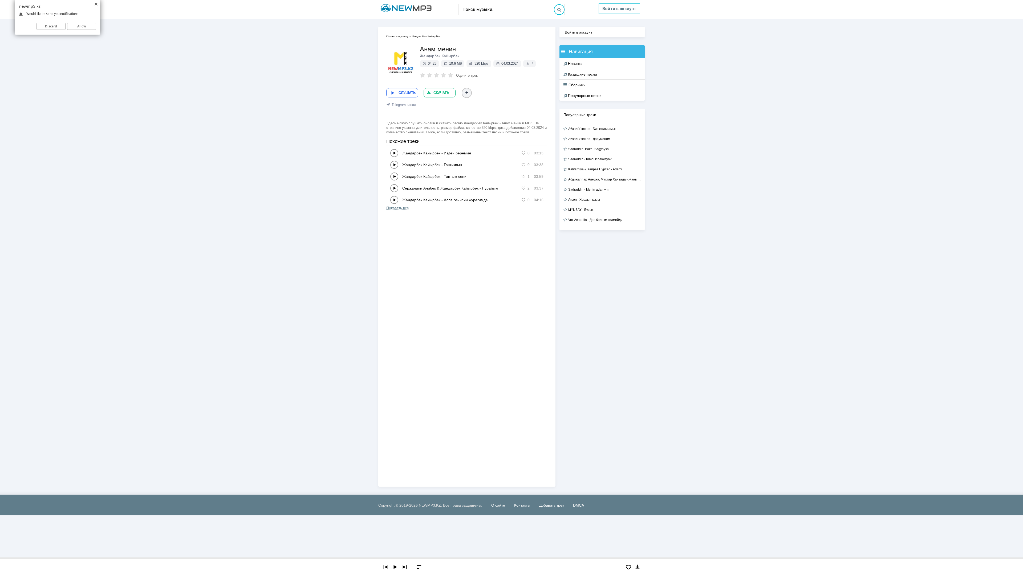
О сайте (498, 505)
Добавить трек (551, 505)
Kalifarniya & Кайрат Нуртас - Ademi (595, 169)
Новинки (575, 63)
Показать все (397, 208)
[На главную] (418, 9)
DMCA (578, 505)
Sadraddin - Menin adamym (588, 189)
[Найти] (559, 9)
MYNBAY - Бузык (580, 210)
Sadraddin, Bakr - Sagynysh (588, 149)
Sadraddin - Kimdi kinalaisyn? (590, 159)
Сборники (577, 85)
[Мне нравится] (523, 153)
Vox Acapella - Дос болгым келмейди (595, 220)
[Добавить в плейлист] (467, 93)
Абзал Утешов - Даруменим (589, 139)
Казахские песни (582, 74)
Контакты (522, 505)
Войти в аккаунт (619, 8)
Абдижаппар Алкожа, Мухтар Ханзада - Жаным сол (604, 179)
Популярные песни (585, 95)
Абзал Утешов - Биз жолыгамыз (592, 129)
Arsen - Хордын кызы (584, 200)
